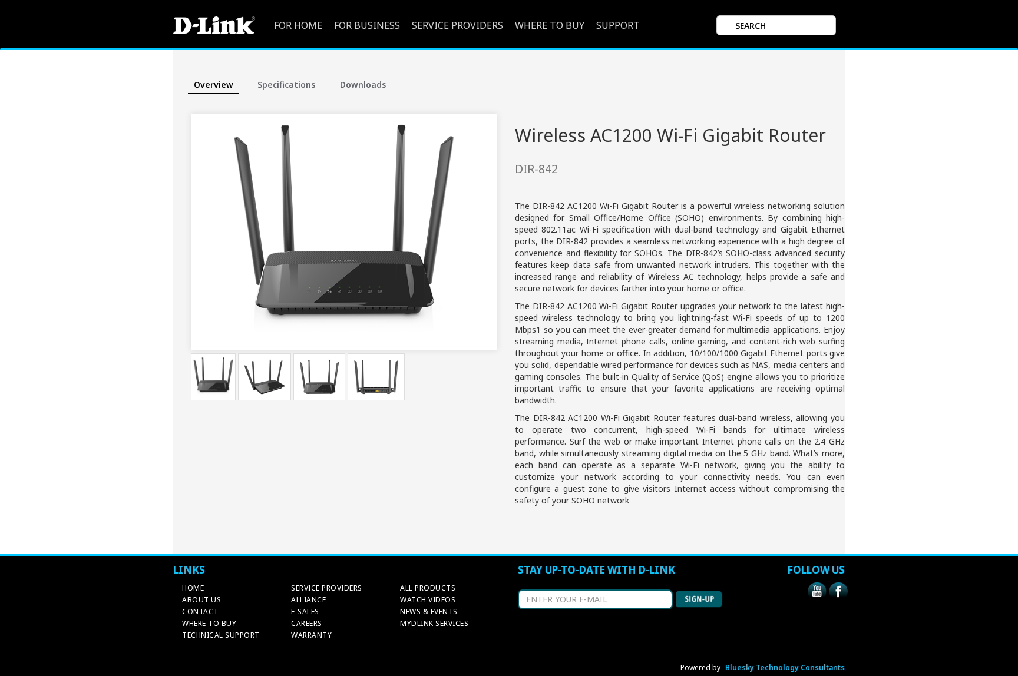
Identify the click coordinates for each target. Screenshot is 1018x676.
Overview (213, 84)
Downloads (363, 84)
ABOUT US (201, 600)
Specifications (286, 84)
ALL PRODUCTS (427, 588)
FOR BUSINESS (367, 25)
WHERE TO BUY (549, 25)
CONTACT (200, 612)
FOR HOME (298, 25)
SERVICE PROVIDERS (457, 25)
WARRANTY (311, 635)
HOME (193, 588)
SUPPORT (618, 25)
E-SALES (305, 612)
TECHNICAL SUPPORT (221, 635)
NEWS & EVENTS (429, 612)
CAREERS (306, 623)
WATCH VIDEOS (427, 600)
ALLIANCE (308, 600)
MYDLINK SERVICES (434, 623)
